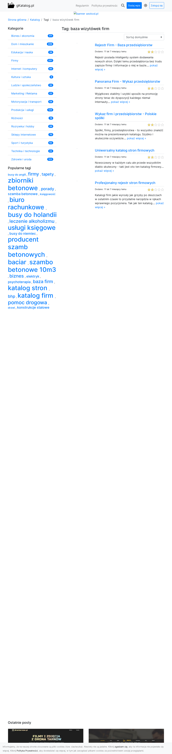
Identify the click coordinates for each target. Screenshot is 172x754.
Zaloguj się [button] (157, 5)
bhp (12, 296)
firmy (34, 174)
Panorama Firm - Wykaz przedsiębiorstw (127, 81)
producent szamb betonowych (27, 247)
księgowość (47, 194)
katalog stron (28, 288)
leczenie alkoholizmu (32, 221)
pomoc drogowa (28, 302)
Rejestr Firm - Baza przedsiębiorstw (124, 45)
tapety (48, 174)
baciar (18, 262)
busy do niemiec (23, 234)
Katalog (35, 19)
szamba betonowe (23, 194)
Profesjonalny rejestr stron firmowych (125, 183)
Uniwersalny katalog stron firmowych (124, 150)
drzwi (12, 307)
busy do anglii (17, 174)
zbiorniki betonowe (23, 184)
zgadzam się (121, 746)
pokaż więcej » (120, 101)
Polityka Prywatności (27, 750)
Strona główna (17, 19)
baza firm (43, 281)
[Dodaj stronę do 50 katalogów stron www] (86, 13)
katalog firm (36, 295)
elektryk (33, 276)
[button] (123, 6)
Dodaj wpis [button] (134, 5)
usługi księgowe (32, 227)
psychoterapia (19, 282)
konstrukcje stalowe (33, 307)
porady (48, 188)
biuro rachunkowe (27, 203)
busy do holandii (32, 214)
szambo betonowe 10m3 (32, 265)
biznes (17, 276)
